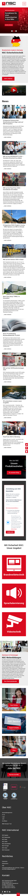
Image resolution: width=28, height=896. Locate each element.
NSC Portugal (5, 845)
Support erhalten (14, 728)
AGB (3, 865)
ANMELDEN (10, 532)
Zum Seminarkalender (10, 681)
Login (3, 816)
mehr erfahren (8, 78)
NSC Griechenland (6, 843)
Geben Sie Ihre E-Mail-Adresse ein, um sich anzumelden (13, 500)
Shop (14, 750)
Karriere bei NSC (14, 774)
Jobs (3, 819)
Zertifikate (4, 821)
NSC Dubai (4, 839)
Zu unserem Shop (14, 472)
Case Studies (14, 705)
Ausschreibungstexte (7, 812)
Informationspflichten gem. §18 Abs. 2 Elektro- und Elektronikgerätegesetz (13, 868)
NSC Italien (4, 841)
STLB (3, 814)
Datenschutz (5, 863)
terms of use (14, 528)
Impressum (4, 861)
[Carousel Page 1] (12, 31)
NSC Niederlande (6, 837)
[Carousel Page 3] (16, 31)
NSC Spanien (5, 835)
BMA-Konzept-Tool (6, 823)
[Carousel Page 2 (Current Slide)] (14, 31)
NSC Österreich (5, 850)
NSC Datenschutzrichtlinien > (12, 507)
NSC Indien (4, 848)
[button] (2, 893)
